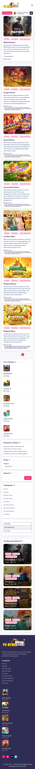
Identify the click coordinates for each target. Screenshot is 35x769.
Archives (6, 463)
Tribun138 (7, 524)
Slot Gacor (10, 108)
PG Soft (7, 39)
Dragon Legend (8, 418)
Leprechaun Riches (11, 187)
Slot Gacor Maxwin (10, 109)
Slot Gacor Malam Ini (9, 508)
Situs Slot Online (8, 347)
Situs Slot (15, 39)
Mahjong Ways (9, 331)
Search (6, 473)
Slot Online (18, 109)
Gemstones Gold (8, 403)
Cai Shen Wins (9, 236)
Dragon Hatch (9, 93)
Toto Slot (7, 531)
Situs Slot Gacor (25, 39)
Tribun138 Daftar (9, 527)
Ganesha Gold (7, 433)
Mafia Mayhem (9, 42)
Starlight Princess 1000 (9, 451)
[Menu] (32, 5)
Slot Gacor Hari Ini (18, 108)
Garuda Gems (7, 449)
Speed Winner (9, 140)
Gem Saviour (7, 388)
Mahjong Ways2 (9, 284)
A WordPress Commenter (10, 453)
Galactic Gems (26, 12)
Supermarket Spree (8, 446)
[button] (8, 56)
